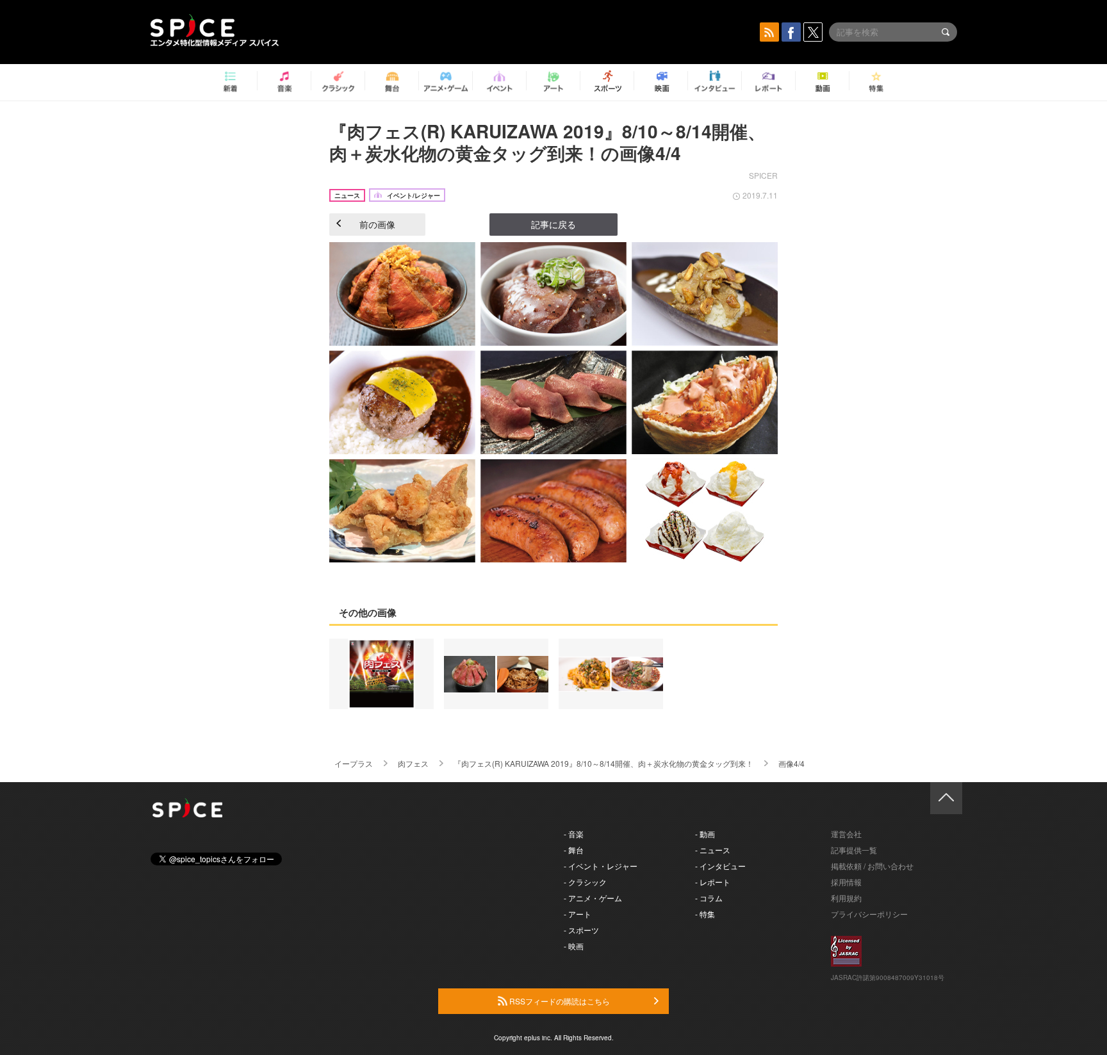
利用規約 (846, 897)
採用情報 (846, 881)
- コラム (709, 897)
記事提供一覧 (854, 849)
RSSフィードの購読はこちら (558, 1000)
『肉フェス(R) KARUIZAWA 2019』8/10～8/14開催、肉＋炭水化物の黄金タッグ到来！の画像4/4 (547, 142)
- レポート (712, 881)
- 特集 (705, 913)
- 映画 (574, 945)
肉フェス (413, 763)
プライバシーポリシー (869, 913)
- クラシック (585, 881)
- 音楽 (574, 833)
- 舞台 (574, 849)
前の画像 (377, 224)
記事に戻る (553, 224)
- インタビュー (720, 865)
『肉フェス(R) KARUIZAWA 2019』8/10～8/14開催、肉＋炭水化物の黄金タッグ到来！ (603, 763)
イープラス (353, 763)
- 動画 (705, 833)
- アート (577, 913)
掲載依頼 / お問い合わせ (872, 865)
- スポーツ (581, 929)
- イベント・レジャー (600, 865)
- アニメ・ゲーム (593, 897)
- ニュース (712, 849)
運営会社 (846, 833)
